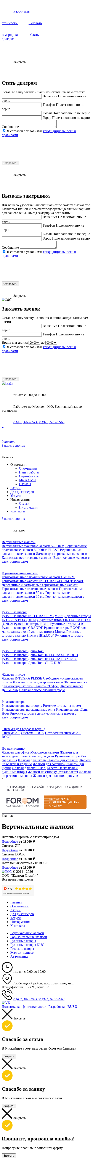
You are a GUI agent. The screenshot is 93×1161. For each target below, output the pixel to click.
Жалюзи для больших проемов (55, 776)
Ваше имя (50, 96)
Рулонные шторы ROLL (31, 624)
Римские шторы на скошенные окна (28, 709)
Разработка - (62, 1006)
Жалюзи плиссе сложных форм (42, 690)
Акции (15, 488)
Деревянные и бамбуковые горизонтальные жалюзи (40, 585)
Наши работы (29, 472)
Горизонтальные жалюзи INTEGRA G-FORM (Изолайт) (43, 581)
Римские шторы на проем (62, 705)
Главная (16, 902)
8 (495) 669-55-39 (25, 422)
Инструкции (28, 507)
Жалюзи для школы (32, 760)
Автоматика (19, 956)
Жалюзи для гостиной (49, 764)
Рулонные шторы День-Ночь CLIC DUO (32, 663)
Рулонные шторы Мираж (47, 631)
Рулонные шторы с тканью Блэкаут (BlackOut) (41, 633)
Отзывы (25, 484)
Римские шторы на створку (22, 705)
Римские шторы (13, 702)
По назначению (13, 748)
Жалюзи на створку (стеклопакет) (53, 772)
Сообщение (10, 127)
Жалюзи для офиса (15, 752)
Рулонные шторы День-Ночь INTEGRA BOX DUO (39, 659)
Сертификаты (29, 476)
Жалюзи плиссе (13, 674)
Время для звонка (15, 342)
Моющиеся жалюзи (44, 752)
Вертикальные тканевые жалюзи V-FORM (33, 546)
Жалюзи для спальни (62, 760)
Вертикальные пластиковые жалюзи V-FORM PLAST (44, 548)
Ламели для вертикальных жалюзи (61, 554)
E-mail (47, 113)
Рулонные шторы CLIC (67, 624)
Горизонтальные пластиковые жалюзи (30, 589)
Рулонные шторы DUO (27, 945)
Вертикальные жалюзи (18, 542)
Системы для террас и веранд (23, 729)
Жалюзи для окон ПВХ (29, 768)
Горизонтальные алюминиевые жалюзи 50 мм (42, 590)
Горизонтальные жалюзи (20, 573)
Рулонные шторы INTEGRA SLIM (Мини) (33, 616)
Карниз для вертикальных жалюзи (27, 557)
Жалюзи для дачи (41, 756)
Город (47, 117)
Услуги (15, 496)
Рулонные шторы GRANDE (22, 628)
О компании (28, 468)
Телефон (49, 104)
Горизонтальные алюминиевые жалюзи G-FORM (38, 577)
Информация (20, 922)
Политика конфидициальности (25, 1006)
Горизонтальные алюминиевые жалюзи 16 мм (36, 594)
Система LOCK (32, 733)
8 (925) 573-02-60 (51, 422)
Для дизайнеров (22, 492)
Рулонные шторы (14, 612)
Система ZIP (11, 733)
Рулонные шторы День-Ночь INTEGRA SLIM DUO (40, 655)
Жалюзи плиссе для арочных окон (38, 682)
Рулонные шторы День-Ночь (23, 651)
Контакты (17, 511)
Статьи (24, 503)
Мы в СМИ (27, 480)
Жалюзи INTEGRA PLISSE (22, 678)
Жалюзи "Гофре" (46, 686)
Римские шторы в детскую (30, 713)
